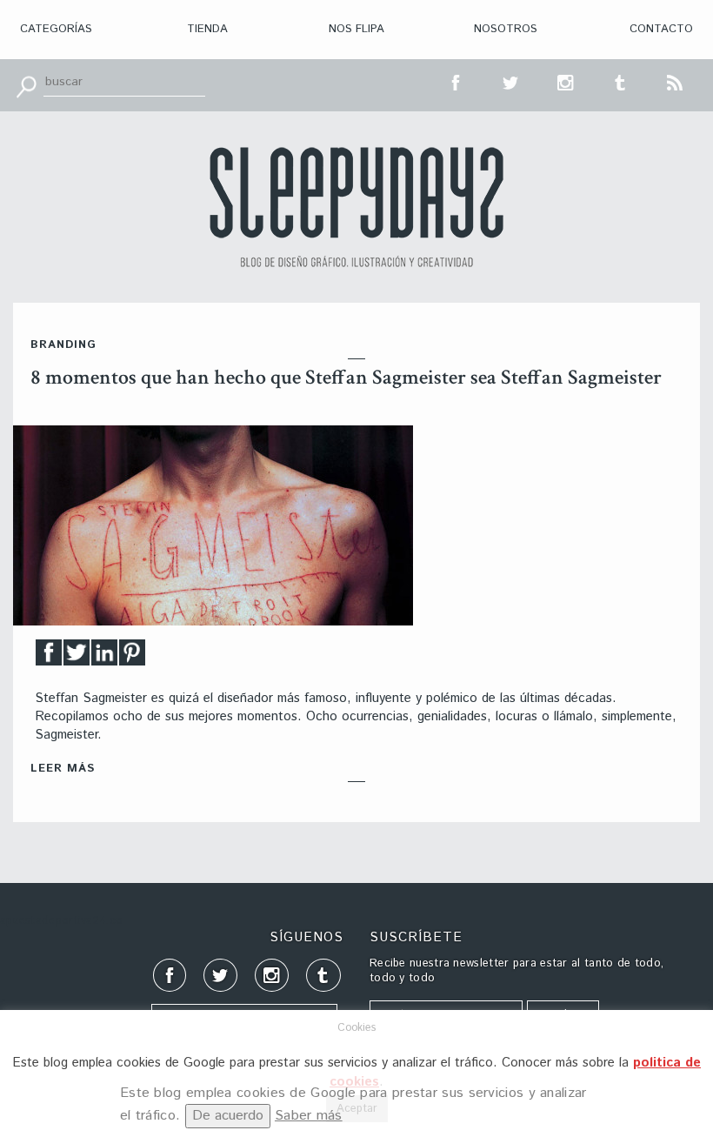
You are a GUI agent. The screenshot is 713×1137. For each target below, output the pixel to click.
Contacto (661, 29)
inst (566, 81)
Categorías (56, 29)
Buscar (26, 85)
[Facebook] (49, 657)
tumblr (621, 81)
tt (511, 81)
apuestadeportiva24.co (61, 921)
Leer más (62, 768)
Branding (63, 345)
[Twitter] (76, 657)
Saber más (309, 1116)
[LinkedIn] (104, 657)
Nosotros (505, 29)
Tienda (207, 29)
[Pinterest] (132, 657)
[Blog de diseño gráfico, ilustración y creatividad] (356, 207)
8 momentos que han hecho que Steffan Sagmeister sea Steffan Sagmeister (346, 377)
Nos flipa (356, 29)
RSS (675, 81)
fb (456, 81)
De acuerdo (227, 1116)
